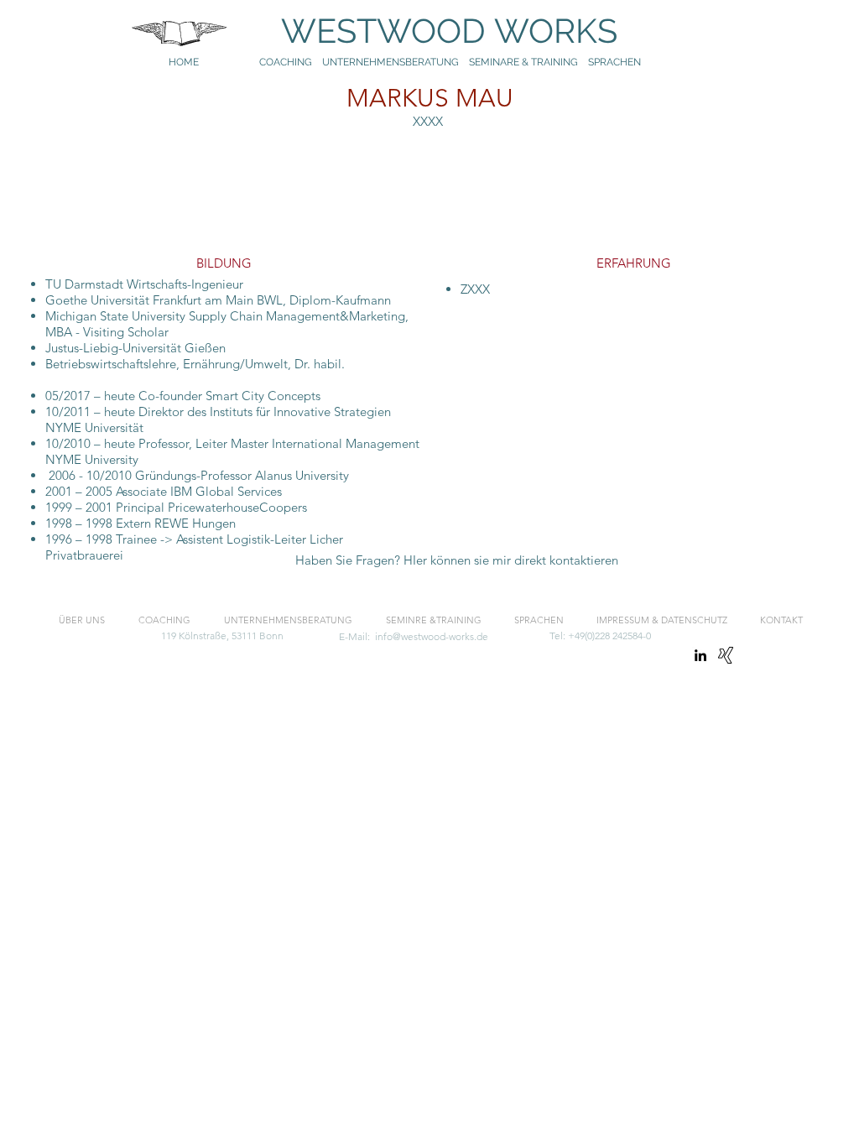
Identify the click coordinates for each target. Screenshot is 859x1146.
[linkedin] (700, 655)
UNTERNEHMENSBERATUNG (395, 62)
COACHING (285, 62)
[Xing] (725, 655)
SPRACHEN (615, 62)
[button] (456, 560)
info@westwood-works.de (431, 636)
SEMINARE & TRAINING (523, 62)
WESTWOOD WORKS (433, 30)
